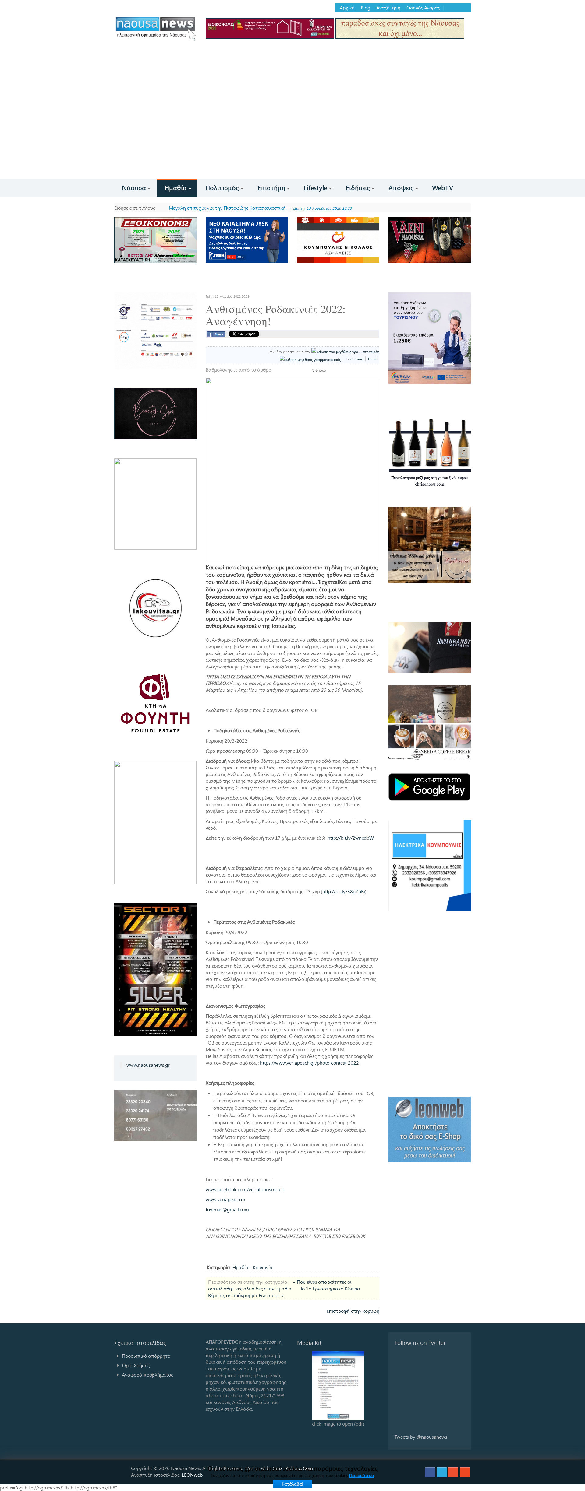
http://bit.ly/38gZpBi (343, 891)
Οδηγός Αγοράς (423, 8)
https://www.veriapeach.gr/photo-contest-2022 (309, 1062)
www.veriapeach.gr (226, 1199)
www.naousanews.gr (148, 1065)
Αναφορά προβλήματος (147, 1374)
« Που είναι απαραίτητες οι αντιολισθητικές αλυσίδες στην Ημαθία (279, 1285)
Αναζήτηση (388, 8)
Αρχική (347, 8)
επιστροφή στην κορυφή (353, 1310)
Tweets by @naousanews (421, 1436)
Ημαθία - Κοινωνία (252, 1267)
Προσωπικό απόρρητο (146, 1356)
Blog (365, 8)
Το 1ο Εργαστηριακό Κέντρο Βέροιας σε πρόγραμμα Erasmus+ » (284, 1291)
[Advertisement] (292, 133)
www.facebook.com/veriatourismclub (245, 1189)
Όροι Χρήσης (136, 1365)
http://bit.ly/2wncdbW (351, 838)
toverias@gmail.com (227, 1209)
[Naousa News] (155, 28)
